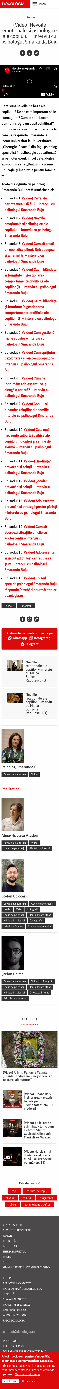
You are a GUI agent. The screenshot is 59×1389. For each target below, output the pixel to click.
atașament (46, 1198)
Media (7, 1257)
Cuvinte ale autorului (15, 774)
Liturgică (9, 1241)
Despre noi (10, 1341)
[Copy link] (36, 53)
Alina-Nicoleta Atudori (20, 835)
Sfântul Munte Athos (40, 915)
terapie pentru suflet (37, 1204)
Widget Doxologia (14, 1315)
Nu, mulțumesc (30, 1381)
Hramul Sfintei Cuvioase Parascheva (26, 1267)
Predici (7, 909)
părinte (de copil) (36, 1191)
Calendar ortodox (14, 1310)
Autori (7, 1278)
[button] (39, 4)
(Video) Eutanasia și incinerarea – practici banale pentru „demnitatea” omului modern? (38, 1101)
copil (14, 1191)
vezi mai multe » (29, 1024)
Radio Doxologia (14, 1320)
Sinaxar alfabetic (14, 1299)
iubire (12, 1204)
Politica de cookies (15, 1346)
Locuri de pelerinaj (14, 848)
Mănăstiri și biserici (39, 848)
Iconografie (36, 920)
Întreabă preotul (14, 1251)
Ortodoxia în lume (13, 926)
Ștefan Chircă (13, 973)
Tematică (9, 1294)
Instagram (41, 638)
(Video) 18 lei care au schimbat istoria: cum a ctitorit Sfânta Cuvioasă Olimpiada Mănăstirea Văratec (39, 1130)
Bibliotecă (10, 1246)
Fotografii (26, 606)
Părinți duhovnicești (17, 1283)
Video (8, 606)
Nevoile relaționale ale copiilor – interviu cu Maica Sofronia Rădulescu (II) (39, 704)
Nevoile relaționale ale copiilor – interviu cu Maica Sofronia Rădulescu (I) (39, 671)
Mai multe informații (27, 1374)
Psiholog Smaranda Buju (22, 766)
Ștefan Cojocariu (15, 896)
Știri (6, 1262)
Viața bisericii (12, 1225)
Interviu (29, 17)
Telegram (31, 644)
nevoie (10, 1198)
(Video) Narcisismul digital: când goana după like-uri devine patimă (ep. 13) (38, 1157)
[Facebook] (22, 53)
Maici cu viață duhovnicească (22, 1288)
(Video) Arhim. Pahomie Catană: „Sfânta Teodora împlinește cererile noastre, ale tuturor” (27, 1076)
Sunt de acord (10, 1381)
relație (27, 1198)
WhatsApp (20, 638)
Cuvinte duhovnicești (42, 903)
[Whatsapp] (29, 53)
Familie (7, 1235)
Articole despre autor (39, 926)
